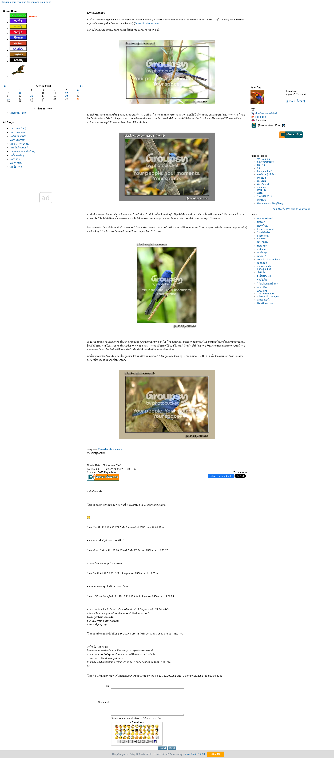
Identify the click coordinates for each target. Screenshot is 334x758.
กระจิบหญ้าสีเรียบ (266, 174)
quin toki (261, 187)
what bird (262, 290)
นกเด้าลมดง (16, 162)
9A (258, 168)
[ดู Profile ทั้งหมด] (295, 101)
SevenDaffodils (265, 161)
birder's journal (265, 229)
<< (4, 86)
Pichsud (261, 177)
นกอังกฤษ (262, 252)
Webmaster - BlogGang (270, 203)
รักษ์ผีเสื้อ (262, 279)
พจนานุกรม (263, 245)
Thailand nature (266, 293)
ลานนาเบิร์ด (263, 299)
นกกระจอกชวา (18, 139)
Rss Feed (260, 116)
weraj (260, 192)
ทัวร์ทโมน (262, 225)
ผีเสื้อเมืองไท (264, 276)
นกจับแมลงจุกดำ (18, 112)
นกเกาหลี (262, 262)
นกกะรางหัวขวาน (19, 143)
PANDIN (261, 189)
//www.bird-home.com (147, 23)
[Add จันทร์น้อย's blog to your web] (291, 208)
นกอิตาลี (261, 256)
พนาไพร (261, 181)
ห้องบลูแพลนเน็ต (266, 218)
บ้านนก (261, 222)
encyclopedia (264, 266)
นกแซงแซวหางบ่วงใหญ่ (22, 151)
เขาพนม (261, 199)
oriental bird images (268, 296)
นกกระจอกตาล (18, 132)
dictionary (262, 249)
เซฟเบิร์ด (262, 287)
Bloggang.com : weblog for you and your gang (26, 2)
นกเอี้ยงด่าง (16, 166)
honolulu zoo (264, 268)
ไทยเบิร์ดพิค (263, 232)
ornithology (263, 235)
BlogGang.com (265, 303)
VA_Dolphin (263, 158)
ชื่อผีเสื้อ (261, 272)
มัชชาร (261, 165)
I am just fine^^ (265, 171)
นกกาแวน (15, 159)
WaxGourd (263, 184)
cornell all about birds (269, 259)
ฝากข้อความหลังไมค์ (266, 113)
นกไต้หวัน (262, 241)
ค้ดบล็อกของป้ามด (267, 283)
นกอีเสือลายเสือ (18, 136)
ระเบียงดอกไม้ (264, 196)
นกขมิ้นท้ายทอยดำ (19, 147)
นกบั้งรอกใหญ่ (17, 155)
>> (81, 86)
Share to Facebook (221, 476)
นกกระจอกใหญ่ (18, 128)
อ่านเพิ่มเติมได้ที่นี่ (195, 754)
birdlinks (261, 238)
